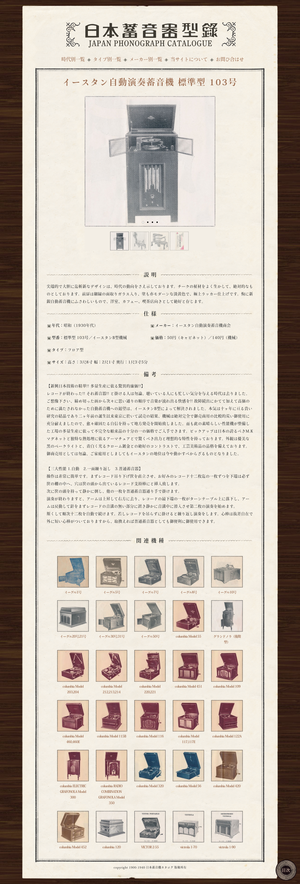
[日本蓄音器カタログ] (150, 33)
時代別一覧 (73, 60)
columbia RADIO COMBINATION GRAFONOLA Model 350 (111, 795)
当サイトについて (189, 60)
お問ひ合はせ (230, 60)
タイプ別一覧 (107, 60)
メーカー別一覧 (145, 60)
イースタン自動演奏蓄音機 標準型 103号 (150, 83)
